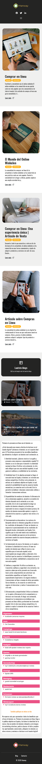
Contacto (24, 756)
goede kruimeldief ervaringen (14, 681)
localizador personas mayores (14, 616)
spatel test (8, 689)
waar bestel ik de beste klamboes (16, 632)
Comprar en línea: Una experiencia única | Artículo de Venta (19, 232)
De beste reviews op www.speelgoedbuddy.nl (19, 697)
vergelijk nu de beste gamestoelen (16, 655)
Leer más (8, 98)
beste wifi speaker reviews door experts (18, 648)
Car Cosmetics (10, 624)
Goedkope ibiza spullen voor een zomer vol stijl (20, 428)
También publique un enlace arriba (21, 711)
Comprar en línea (15, 76)
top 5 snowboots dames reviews (15, 705)
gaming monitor (10, 658)
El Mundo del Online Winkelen (17, 161)
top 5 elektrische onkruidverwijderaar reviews (19, 666)
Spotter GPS (9, 673)
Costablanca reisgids (12, 640)
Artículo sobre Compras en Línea (19, 320)
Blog (16, 756)
